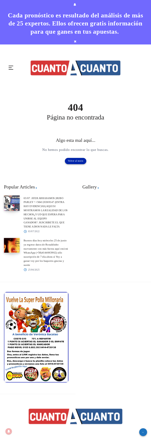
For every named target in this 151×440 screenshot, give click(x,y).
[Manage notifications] (9, 431)
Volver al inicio (75, 160)
